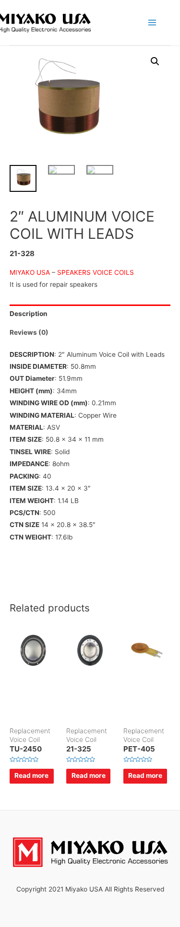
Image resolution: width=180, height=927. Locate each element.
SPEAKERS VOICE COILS (97, 272)
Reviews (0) (29, 332)
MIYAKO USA (31, 272)
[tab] (90, 314)
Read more (31, 775)
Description (29, 313)
